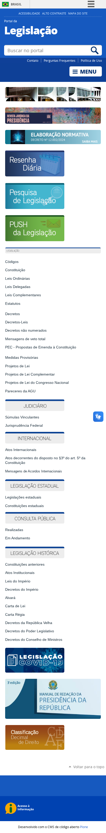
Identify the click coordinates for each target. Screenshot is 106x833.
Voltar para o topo (88, 766)
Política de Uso (91, 60)
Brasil (16, 4)
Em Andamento (17, 538)
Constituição (15, 270)
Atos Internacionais (20, 450)
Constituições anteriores (25, 564)
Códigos (12, 262)
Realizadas (14, 530)
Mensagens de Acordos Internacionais (33, 471)
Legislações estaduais (23, 497)
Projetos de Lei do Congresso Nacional (37, 382)
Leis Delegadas (17, 287)
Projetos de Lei (17, 366)
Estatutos (12, 303)
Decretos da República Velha (28, 623)
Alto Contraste (54, 13)
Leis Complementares (23, 295)
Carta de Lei (15, 606)
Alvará (10, 598)
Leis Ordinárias (17, 278)
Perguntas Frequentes (59, 60)
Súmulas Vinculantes (22, 417)
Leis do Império (17, 581)
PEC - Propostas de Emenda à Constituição (40, 347)
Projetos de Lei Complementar (30, 374)
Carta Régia (15, 614)
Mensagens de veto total (25, 339)
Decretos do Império (21, 589)
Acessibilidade (29, 13)
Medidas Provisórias (21, 357)
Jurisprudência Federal (24, 425)
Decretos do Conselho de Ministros (33, 639)
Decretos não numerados (26, 330)
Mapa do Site (77, 13)
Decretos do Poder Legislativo (29, 631)
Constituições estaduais (24, 506)
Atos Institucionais (19, 573)
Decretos (12, 314)
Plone (84, 827)
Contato (32, 60)
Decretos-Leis (16, 322)
